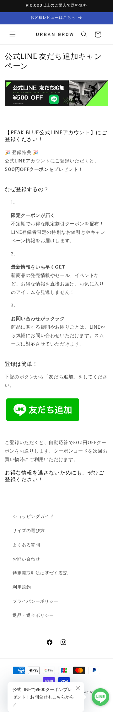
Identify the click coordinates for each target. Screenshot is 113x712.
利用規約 (22, 587)
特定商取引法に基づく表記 (40, 573)
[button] (12, 34)
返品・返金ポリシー (33, 615)
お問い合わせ (26, 559)
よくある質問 (26, 545)
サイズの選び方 (29, 530)
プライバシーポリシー (35, 601)
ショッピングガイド (33, 516)
